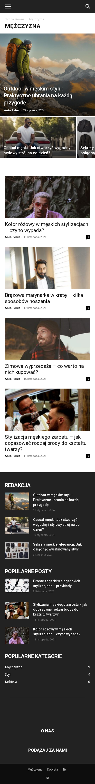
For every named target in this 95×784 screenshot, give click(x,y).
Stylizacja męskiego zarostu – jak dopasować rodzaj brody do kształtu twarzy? (45, 443)
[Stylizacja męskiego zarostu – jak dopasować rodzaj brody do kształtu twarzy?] (47, 410)
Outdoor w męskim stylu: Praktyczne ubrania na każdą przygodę (56, 500)
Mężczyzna (35, 769)
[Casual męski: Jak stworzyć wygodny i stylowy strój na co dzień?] (38, 145)
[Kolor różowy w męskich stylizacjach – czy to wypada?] (47, 197)
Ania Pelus (11, 110)
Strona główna (15, 19)
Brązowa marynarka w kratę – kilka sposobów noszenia (44, 298)
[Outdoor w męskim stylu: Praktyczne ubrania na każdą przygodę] (47, 75)
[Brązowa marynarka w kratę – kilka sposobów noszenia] (47, 268)
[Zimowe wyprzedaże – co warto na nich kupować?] (47, 339)
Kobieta (52, 769)
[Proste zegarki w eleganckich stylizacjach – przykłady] (17, 585)
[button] (8, 6)
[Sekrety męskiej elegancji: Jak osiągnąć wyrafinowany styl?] (17, 550)
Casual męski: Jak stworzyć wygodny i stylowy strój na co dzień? (56, 524)
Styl (65, 769)
